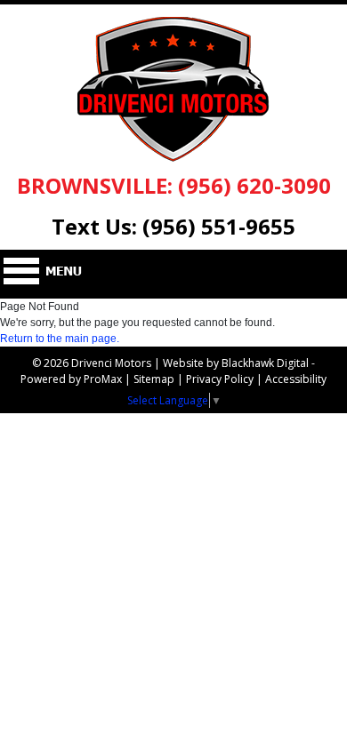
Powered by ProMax (71, 379)
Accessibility (296, 379)
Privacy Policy (220, 379)
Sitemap (153, 379)
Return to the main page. (59, 338)
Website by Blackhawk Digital (236, 363)
